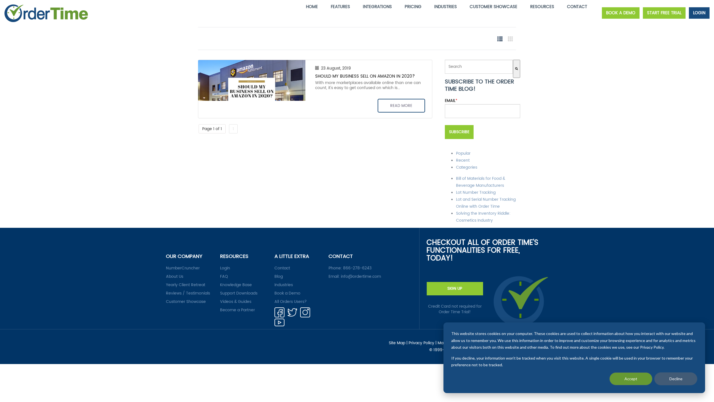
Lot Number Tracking (476, 192)
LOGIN (699, 12)
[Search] (516, 69)
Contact (282, 268)
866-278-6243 (357, 268)
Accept (630, 378)
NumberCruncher (183, 268)
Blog (278, 276)
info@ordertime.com (361, 276)
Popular (463, 153)
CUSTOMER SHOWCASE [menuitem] (493, 6)
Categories (466, 167)
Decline (675, 378)
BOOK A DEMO (620, 12)
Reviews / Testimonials (188, 293)
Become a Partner (237, 310)
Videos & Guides (235, 302)
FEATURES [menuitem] (340, 6)
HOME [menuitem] (312, 6)
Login (225, 268)
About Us (174, 276)
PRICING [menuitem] (413, 6)
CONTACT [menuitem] (577, 6)
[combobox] (479, 67)
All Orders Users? (290, 302)
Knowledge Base (236, 285)
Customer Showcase (186, 302)
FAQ (224, 276)
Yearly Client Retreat (185, 285)
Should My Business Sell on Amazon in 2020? (365, 76)
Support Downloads (238, 293)
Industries (283, 285)
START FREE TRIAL (664, 12)
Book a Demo (287, 293)
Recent (463, 160)
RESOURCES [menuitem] (542, 6)
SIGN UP (454, 288)
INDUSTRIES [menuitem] (445, 6)
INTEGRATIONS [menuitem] (377, 6)
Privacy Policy (421, 343)
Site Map (397, 343)
